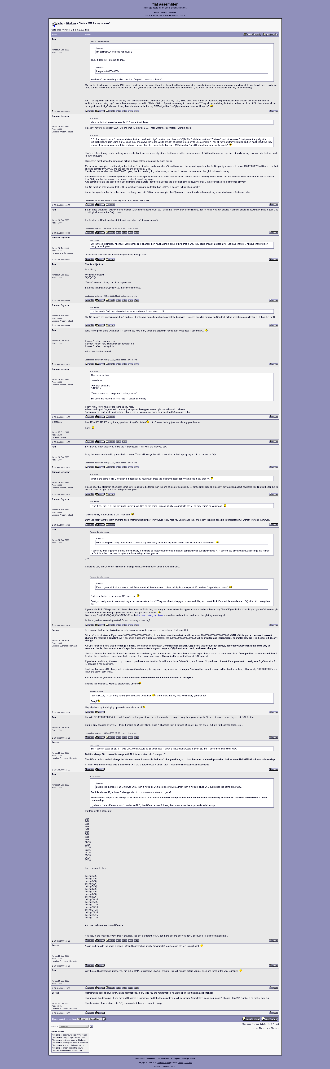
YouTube (188, 1063)
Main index (140, 1058)
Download (151, 1058)
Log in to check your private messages (161, 15)
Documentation (163, 1058)
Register (172, 12)
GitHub (180, 1063)
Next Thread (272, 1028)
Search (164, 12)
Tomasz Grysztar (163, 1063)
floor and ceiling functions (150, 615)
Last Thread (260, 1028)
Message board (188, 1058)
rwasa (173, 1066)
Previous (66, 30)
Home (156, 12)
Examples (175, 1058)
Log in (182, 15)
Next (87, 30)
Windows (71, 23)
